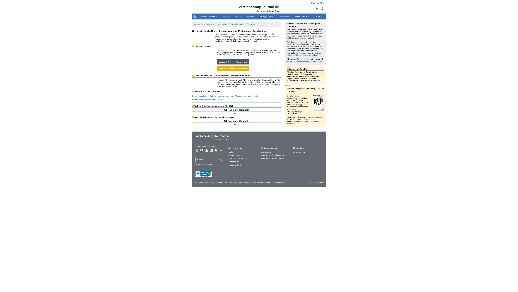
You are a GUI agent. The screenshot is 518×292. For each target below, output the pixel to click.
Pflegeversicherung (242, 96)
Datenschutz (233, 162)
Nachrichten (223, 24)
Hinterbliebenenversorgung (221, 96)
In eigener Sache (235, 165)
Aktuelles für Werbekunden (272, 155)
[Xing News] (221, 150)
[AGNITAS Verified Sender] (210, 174)
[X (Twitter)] (196, 150)
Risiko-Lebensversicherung (203, 99)
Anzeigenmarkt (266, 16)
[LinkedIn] (211, 150)
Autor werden (299, 152)
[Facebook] (201, 150)
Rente (255, 96)
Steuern (220, 99)
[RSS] (206, 150)
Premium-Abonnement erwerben (233, 69)
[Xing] (216, 150)
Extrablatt (251, 16)
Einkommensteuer (200, 96)
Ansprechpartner (235, 155)
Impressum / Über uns (237, 158)
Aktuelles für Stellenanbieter (272, 158)
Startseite (210, 24)
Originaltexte (283, 16)
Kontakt (231, 152)
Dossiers (227, 16)
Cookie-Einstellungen (315, 183)
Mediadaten (317, 81)
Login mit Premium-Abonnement (233, 62)
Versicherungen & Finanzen (243, 24)
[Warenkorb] (316, 8)
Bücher (239, 16)
